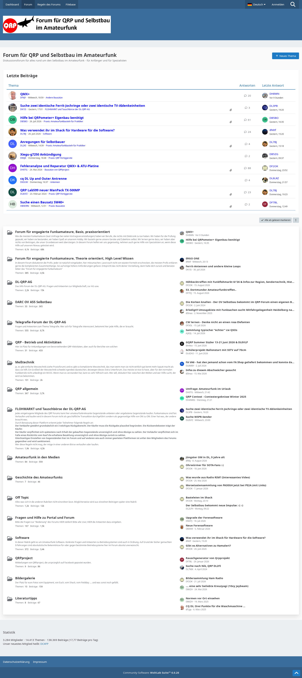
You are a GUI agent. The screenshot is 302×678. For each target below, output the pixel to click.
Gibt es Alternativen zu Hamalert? (208, 545)
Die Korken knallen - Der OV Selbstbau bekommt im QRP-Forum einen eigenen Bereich (240, 302)
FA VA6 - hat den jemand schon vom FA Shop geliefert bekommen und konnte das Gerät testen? (240, 362)
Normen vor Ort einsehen (203, 598)
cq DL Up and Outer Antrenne (43, 178)
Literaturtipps (26, 598)
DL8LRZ (274, 178)
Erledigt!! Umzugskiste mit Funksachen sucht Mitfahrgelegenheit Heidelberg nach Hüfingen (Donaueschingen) (240, 310)
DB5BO (23, 121)
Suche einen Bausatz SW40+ (42, 202)
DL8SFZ (24, 193)
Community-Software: (151, 672)
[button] (257, 4)
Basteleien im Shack (199, 497)
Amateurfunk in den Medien (37, 457)
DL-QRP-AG (23, 282)
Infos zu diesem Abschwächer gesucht (211, 370)
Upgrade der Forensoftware (204, 517)
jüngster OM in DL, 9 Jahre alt (205, 457)
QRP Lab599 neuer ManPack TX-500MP (50, 190)
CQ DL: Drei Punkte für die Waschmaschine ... (215, 606)
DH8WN (274, 93)
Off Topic (22, 497)
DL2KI (23, 145)
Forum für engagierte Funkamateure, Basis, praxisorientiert (62, 232)
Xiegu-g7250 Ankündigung (40, 154)
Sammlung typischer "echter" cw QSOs (211, 330)
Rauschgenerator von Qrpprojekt (208, 558)
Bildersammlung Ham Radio (204, 578)
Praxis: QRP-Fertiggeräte (60, 157)
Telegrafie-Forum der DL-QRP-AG (40, 322)
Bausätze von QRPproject (57, 169)
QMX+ (25, 94)
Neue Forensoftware (199, 525)
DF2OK (273, 166)
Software (47, 133)
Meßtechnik (24, 362)
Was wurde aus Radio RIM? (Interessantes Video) (218, 477)
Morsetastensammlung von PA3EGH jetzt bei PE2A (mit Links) (226, 485)
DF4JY (23, 97)
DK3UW (24, 182)
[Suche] (293, 4)
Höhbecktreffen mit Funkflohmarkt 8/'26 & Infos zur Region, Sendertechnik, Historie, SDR (240, 282)
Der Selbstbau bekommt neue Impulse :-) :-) (214, 505)
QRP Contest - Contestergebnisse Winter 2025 (216, 396)
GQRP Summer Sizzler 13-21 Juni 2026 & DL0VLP (217, 342)
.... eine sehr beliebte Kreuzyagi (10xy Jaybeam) (217, 586)
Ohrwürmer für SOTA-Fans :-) (205, 465)
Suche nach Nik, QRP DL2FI (203, 566)
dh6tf (272, 130)
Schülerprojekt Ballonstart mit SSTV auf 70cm (216, 350)
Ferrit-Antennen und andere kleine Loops (213, 266)
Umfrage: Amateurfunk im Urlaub (208, 388)
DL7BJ (23, 133)
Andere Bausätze (54, 97)
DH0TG (23, 169)
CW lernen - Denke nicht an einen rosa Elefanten (218, 322)
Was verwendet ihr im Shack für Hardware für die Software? (67, 130)
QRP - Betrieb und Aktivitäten (38, 342)
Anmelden (278, 4)
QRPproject (24, 558)
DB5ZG (273, 154)
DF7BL (273, 202)
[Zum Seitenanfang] (296, 673)
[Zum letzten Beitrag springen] (265, 95)
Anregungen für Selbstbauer (42, 142)
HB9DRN (24, 205)
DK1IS (23, 109)
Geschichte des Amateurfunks (39, 477)
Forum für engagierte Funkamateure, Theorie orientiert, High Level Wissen (74, 258)
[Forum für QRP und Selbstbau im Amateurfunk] (151, 24)
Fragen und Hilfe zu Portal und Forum (44, 517)
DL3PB (273, 105)
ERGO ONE (192, 258)
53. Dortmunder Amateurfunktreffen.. (211, 289)
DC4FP (44, 643)
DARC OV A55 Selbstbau (33, 302)
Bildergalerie (25, 578)
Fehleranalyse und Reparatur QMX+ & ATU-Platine (59, 166)
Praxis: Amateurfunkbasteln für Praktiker (63, 121)
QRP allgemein (26, 389)
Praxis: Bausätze (57, 205)
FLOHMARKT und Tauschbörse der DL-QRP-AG (67, 109)
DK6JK (23, 157)
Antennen (55, 182)
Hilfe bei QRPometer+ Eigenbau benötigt (52, 118)
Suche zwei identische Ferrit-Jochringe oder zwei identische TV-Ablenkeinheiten (82, 105)
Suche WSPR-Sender (199, 416)
